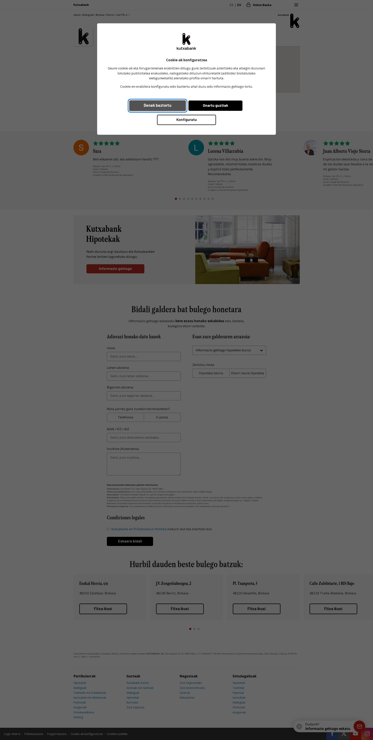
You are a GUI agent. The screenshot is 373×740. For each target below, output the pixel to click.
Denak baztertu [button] (158, 105)
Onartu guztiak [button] (215, 105)
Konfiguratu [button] (186, 119)
